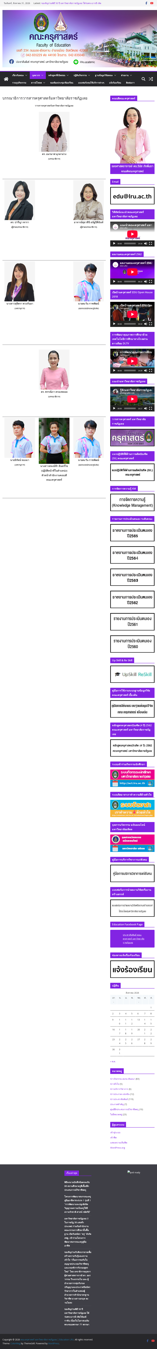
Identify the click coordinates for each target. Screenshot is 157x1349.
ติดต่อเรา (130, 82)
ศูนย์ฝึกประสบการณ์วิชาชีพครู (124, 1109)
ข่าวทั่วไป (114, 1083)
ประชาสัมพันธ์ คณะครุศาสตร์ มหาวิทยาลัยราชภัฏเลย (133, 938)
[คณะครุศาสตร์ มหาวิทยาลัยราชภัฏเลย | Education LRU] (6, 79)
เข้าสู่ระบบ (115, 1132)
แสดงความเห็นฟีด (118, 1142)
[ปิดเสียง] (145, 243)
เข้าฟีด (113, 1137)
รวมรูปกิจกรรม (19, 82)
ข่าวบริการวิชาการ (119, 1089)
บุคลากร (36, 75)
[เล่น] (114, 243)
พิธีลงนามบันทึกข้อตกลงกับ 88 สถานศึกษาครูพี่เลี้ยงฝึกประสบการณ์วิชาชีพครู (77, 1186)
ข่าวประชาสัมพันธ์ (119, 1099)
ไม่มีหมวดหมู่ (116, 1114)
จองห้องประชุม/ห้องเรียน (61, 82)
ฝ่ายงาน (125, 75)
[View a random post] (151, 79)
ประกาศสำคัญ (117, 1104)
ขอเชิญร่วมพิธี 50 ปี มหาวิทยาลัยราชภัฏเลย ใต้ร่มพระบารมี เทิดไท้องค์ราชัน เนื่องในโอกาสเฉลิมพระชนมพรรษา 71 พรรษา (76, 1317)
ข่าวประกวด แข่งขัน (120, 1094)
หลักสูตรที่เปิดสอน (56, 75)
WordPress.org (117, 1147)
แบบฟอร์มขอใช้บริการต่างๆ (91, 82)
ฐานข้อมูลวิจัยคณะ (104, 75)
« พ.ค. (113, 1061)
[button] (25, 75)
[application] (132, 234)
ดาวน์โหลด (36, 82)
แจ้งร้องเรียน (115, 82)
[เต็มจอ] (150, 243)
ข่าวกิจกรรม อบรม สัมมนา (122, 1078)
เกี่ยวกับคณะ (18, 75)
